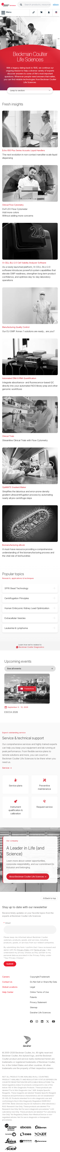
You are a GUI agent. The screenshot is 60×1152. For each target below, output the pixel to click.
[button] (21, 4)
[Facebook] (31, 1021)
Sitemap (33, 1007)
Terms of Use (39, 950)
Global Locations (9, 987)
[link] (27, 694)
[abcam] (26, 1127)
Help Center (7, 992)
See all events (30, 668)
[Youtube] (53, 1021)
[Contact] (33, 12)
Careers (6, 977)
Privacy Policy (23, 950)
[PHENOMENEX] (41, 1141)
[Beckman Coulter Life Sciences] (8, 4)
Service (7, 768)
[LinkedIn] (42, 1021)
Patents (33, 997)
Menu (8, 12)
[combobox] (34, 4)
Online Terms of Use (39, 992)
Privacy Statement (38, 1002)
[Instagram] (37, 1021)
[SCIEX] (10, 1148)
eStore (56, 4)
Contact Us (7, 982)
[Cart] (41, 12)
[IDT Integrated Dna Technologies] (41, 1134)
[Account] (48, 12)
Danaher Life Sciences (40, 1012)
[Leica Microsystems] (10, 1141)
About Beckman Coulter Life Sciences (27, 876)
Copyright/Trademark (40, 977)
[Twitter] (47, 1021)
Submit (9, 964)
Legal (32, 987)
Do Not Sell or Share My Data (43, 982)
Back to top (50, 898)
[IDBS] (26, 1134)
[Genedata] (10, 1134)
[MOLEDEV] (26, 1141)
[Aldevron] (41, 1127)
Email (7, 923)
